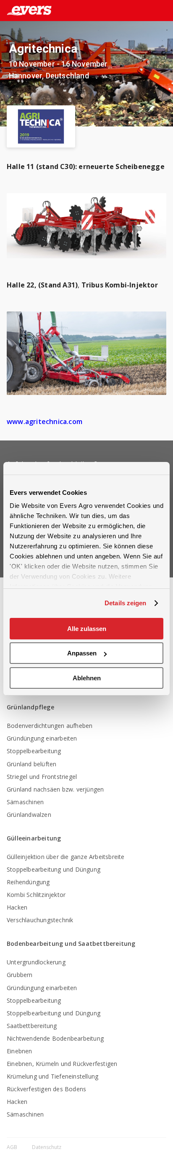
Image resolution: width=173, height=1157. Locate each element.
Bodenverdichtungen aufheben (49, 726)
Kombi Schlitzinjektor (36, 895)
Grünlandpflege (30, 707)
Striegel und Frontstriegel (42, 777)
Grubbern (20, 975)
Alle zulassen (86, 628)
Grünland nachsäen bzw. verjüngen (55, 789)
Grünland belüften (31, 764)
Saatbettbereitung (32, 1026)
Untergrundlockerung (36, 962)
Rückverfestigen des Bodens (46, 1089)
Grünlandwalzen (29, 815)
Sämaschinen (25, 802)
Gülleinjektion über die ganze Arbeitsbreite (66, 857)
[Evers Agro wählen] (149, 11)
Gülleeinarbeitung (34, 838)
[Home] (26, 10)
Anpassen (82, 653)
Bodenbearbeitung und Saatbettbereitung (71, 944)
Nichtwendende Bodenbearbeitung (55, 1038)
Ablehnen (87, 678)
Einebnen (19, 1051)
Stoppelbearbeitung (34, 751)
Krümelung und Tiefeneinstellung (52, 1076)
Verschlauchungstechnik (40, 920)
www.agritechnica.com (44, 421)
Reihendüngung (28, 882)
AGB (12, 1147)
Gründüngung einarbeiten (42, 738)
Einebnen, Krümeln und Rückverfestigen (62, 1064)
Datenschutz (46, 1147)
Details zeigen (125, 603)
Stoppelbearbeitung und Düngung (53, 869)
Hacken (17, 907)
